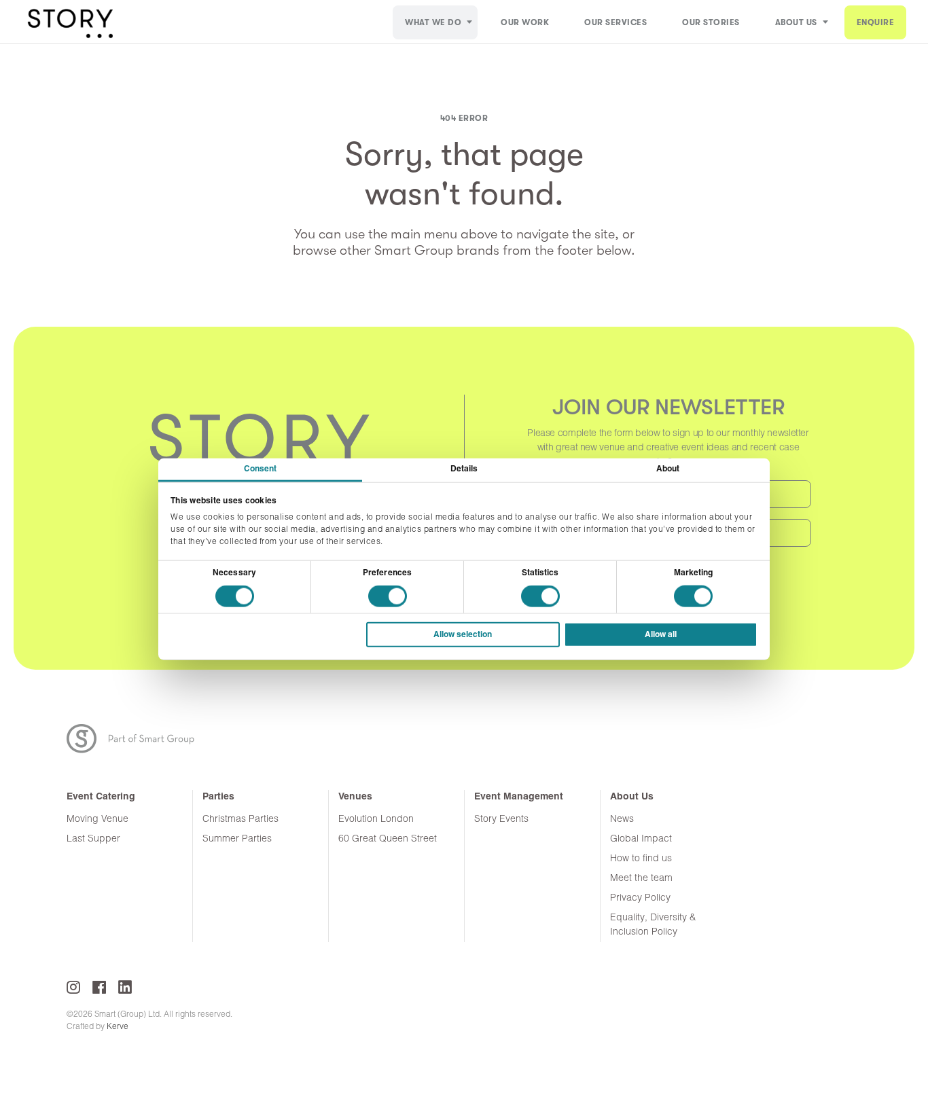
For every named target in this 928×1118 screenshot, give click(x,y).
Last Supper (93, 839)
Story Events (501, 819)
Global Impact (641, 839)
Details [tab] (464, 469)
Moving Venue (97, 819)
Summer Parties (237, 839)
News (622, 819)
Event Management (518, 797)
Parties (218, 797)
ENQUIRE (876, 22)
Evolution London (376, 819)
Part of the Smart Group (139, 738)
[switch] (387, 596)
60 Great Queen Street (387, 839)
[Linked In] (125, 987)
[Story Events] (70, 22)
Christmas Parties (240, 819)
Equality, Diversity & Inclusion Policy (653, 925)
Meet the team (641, 878)
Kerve (117, 1027)
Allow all (661, 634)
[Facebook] (99, 987)
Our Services (615, 22)
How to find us (641, 859)
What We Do (433, 22)
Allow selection (462, 634)
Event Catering (101, 797)
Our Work (525, 22)
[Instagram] (73, 987)
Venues (355, 797)
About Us (796, 22)
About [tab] (668, 469)
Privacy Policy (640, 898)
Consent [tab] (260, 469)
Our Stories (711, 22)
